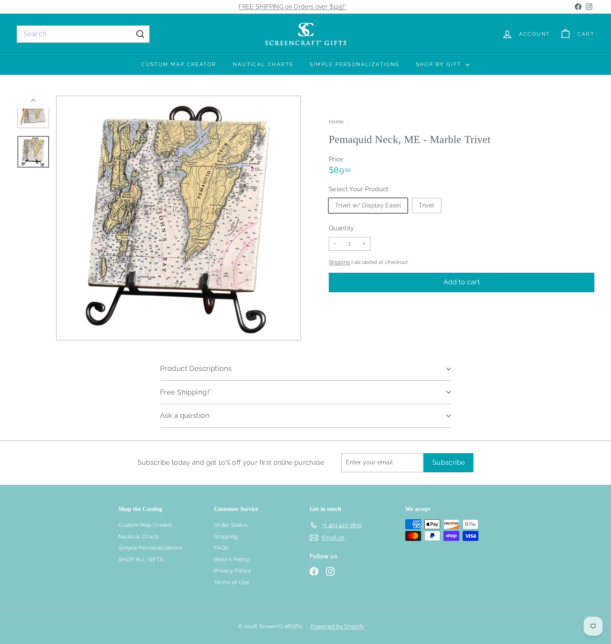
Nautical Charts (263, 64)
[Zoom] (179, 218)
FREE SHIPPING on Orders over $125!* (292, 6)
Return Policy (232, 559)
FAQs (221, 548)
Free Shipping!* (185, 392)
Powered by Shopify (337, 626)
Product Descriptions (196, 368)
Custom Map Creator (178, 64)
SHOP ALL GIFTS (140, 559)
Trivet (426, 205)
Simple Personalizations (354, 64)
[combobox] (83, 34)
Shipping (339, 262)
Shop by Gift (439, 64)
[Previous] (33, 102)
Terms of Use (231, 582)
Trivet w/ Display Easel (368, 205)
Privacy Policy (232, 571)
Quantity (341, 228)
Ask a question (184, 415)
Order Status (230, 525)
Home (337, 122)
